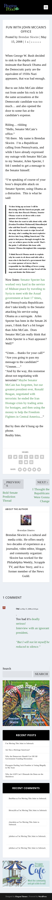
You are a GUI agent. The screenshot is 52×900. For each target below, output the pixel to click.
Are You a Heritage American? (17, 750)
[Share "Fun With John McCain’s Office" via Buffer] (42, 457)
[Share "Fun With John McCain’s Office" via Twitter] (15, 457)
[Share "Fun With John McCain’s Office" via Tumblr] (26, 457)
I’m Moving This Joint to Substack (19, 743)
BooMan (12, 799)
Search (7, 668)
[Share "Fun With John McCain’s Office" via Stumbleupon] (20, 462)
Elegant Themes (21, 896)
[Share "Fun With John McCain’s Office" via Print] (31, 462)
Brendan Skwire (29, 37)
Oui (17, 609)
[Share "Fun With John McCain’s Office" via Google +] (20, 457)
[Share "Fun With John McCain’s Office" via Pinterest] (31, 457)
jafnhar (12, 836)
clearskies (12, 822)
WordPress (42, 896)
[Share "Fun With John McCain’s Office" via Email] (26, 462)
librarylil (12, 810)
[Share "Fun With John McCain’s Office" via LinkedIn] (36, 457)
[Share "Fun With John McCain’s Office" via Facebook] (10, 457)
